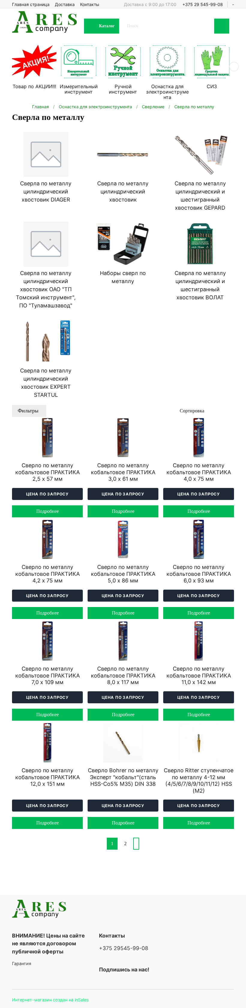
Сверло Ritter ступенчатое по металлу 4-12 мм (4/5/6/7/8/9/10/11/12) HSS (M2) (198, 780)
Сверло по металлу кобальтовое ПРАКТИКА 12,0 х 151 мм (47, 777)
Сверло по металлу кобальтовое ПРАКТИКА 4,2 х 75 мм (47, 574)
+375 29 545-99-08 (202, 4)
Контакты (89, 4)
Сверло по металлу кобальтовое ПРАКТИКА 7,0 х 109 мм (47, 675)
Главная (40, 106)
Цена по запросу (47, 494)
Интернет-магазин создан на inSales (50, 999)
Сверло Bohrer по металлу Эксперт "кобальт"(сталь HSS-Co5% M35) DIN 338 (123, 777)
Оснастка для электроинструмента (167, 91)
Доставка (65, 4)
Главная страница (31, 4)
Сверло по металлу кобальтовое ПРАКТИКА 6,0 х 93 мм (198, 574)
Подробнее (47, 511)
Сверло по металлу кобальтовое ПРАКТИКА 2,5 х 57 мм (47, 472)
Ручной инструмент (123, 89)
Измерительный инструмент (79, 89)
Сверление (153, 106)
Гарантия (21, 963)
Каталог (107, 26)
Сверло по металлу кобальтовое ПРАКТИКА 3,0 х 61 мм (123, 472)
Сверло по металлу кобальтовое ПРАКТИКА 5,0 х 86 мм (123, 574)
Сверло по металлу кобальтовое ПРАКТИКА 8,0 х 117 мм (123, 675)
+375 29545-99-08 (123, 948)
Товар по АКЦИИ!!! (34, 86)
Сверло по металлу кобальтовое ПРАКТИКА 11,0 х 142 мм (198, 675)
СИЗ (212, 86)
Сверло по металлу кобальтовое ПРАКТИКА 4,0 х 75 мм (198, 472)
